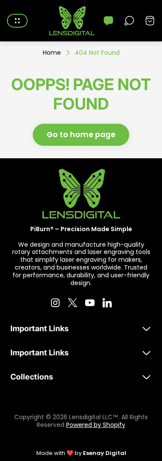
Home (52, 53)
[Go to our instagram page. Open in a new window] (55, 303)
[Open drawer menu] (17, 21)
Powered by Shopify (95, 424)
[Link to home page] (81, 194)
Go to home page (81, 134)
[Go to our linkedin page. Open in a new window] (107, 303)
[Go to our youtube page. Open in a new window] (90, 303)
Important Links (39, 328)
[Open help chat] (108, 20)
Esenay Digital (104, 453)
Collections (31, 376)
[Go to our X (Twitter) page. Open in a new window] (72, 303)
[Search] (129, 20)
